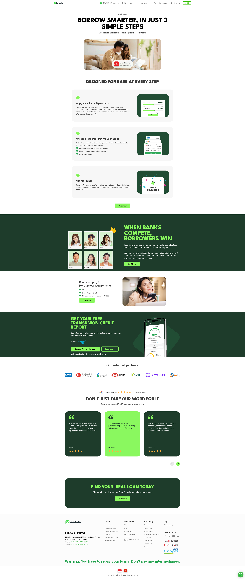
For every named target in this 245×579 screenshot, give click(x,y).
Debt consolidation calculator (130, 535)
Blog (125, 525)
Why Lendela (148, 531)
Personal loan (109, 525)
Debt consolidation (110, 528)
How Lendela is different (152, 534)
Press (146, 547)
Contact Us (163, 3)
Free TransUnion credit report (131, 540)
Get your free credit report (85, 349)
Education (127, 531)
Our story (147, 525)
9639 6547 (84, 542)
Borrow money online (111, 531)
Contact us (147, 537)
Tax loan (107, 534)
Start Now (123, 206)
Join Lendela (148, 544)
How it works (148, 528)
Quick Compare (174, 3)
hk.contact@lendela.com (79, 544)
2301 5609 (74, 542)
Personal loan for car (111, 537)
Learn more (110, 349)
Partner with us (149, 540)
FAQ (155, 3)
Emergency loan (110, 540)
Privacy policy (168, 525)
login (187, 3)
